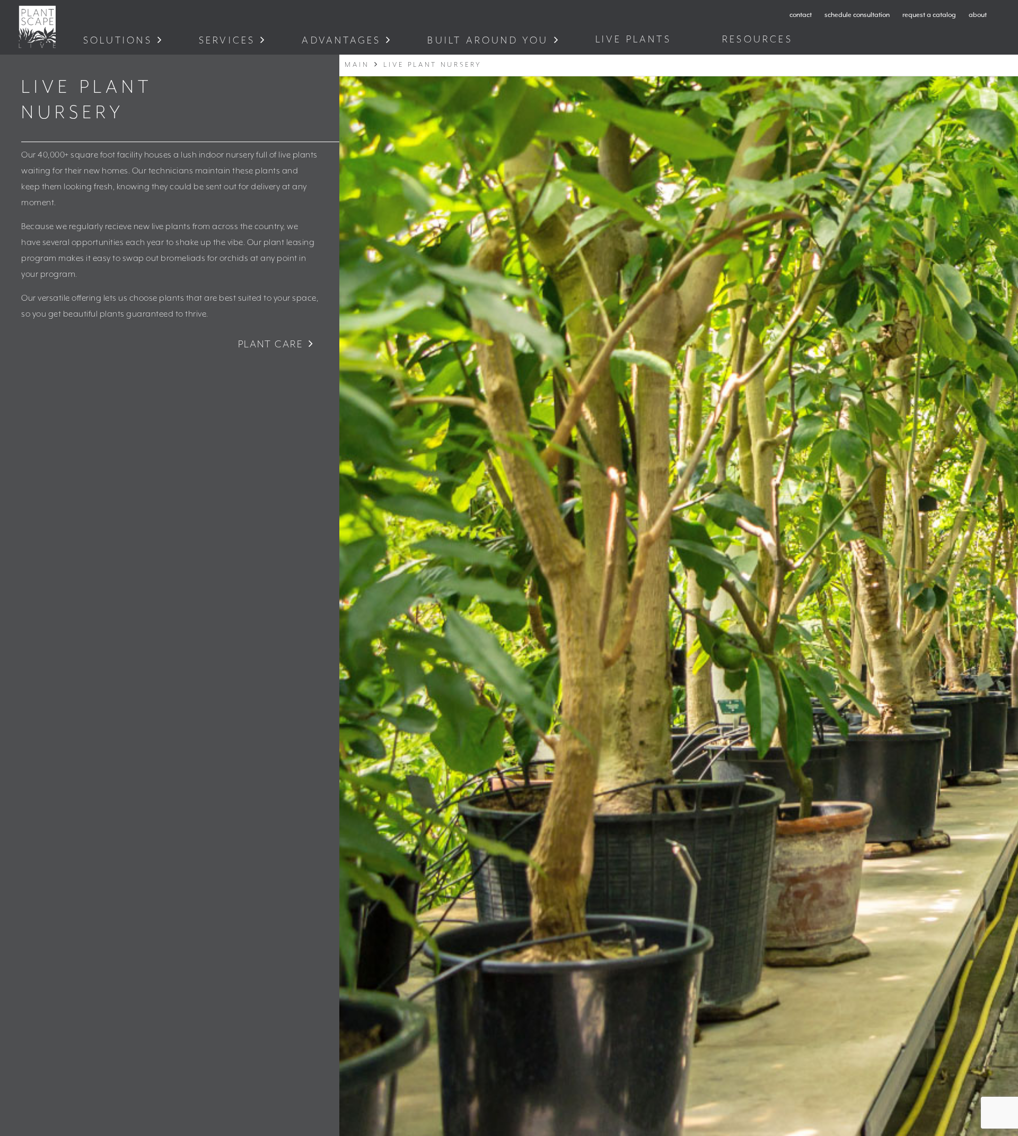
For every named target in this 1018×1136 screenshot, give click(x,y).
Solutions (117, 40)
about (978, 15)
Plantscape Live (37, 26)
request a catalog (929, 15)
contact (800, 15)
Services (227, 40)
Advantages (341, 40)
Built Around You (487, 40)
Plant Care (270, 344)
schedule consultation (857, 15)
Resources (759, 39)
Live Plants (635, 39)
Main (357, 65)
